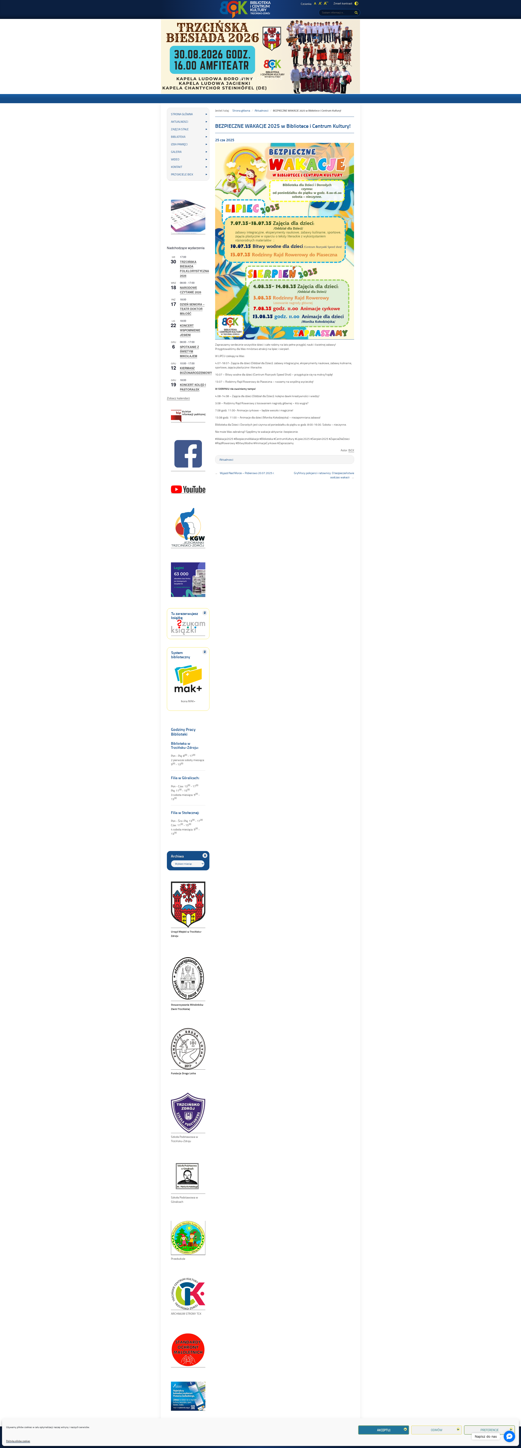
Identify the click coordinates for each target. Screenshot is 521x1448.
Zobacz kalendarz (178, 398)
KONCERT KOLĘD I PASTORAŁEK (193, 387)
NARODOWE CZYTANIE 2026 (190, 290)
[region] (260, 56)
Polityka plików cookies (18, 1441)
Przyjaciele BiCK (182, 174)
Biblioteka (178, 137)
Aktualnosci (179, 122)
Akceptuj (383, 1430)
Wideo (175, 159)
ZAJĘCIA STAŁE (180, 129)
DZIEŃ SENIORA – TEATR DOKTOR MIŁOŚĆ (192, 308)
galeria (176, 152)
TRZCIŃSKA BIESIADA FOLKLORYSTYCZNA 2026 (194, 269)
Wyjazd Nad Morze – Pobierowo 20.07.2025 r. (247, 473)
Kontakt (176, 167)
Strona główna (182, 114)
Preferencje (490, 1430)
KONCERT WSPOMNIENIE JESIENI (190, 330)
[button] (240, 78)
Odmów (436, 1430)
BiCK (351, 450)
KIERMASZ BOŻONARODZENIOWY (196, 370)
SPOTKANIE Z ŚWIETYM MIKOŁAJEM (189, 351)
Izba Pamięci (179, 144)
